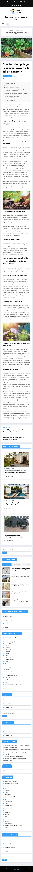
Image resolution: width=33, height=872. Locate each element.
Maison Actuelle (8, 616)
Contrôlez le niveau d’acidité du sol (13, 96)
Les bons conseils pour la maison (16, 18)
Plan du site (7, 700)
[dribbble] (16, 5)
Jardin (7, 669)
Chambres (7, 653)
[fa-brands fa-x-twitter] (14, 5)
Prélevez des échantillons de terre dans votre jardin (16, 99)
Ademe (6, 627)
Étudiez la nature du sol (11, 100)
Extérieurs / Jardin (7, 76)
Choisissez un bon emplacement (12, 90)
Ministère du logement (10, 624)
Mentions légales (8, 704)
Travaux (6, 689)
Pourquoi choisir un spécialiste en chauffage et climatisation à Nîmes (21, 601)
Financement (7, 677)
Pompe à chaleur (10, 659)
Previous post (6, 427)
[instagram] (18, 5)
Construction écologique (11, 675)
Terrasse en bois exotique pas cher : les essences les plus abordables (15, 471)
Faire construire (8, 673)
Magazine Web (8, 620)
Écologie (7, 645)
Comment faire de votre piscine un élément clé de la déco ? (13, 438)
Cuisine (6, 661)
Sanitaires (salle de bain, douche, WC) (13, 684)
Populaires (17, 564)
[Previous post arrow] (29, 430)
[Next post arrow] (29, 438)
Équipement (7, 647)
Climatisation (9, 658)
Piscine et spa (9, 671)
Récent (7, 564)
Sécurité (8, 651)
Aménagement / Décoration (11, 637)
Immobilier (7, 679)
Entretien (7, 665)
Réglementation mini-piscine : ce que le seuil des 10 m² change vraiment (14, 504)
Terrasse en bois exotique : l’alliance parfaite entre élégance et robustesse (14, 536)
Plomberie (8, 687)
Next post (5, 435)
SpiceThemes (16, 869)
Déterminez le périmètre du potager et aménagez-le (15, 89)
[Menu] (3, 24)
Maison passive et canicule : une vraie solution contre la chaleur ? (20, 577)
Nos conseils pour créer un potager (11, 87)
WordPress (18, 868)
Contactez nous (8, 707)
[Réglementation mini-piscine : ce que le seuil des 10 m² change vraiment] (16, 491)
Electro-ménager (9, 650)
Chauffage (7, 655)
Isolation (7, 681)
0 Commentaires (7, 79)
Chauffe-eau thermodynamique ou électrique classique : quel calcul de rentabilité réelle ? (21, 569)
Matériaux (7, 683)
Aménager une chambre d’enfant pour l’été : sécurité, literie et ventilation (20, 585)
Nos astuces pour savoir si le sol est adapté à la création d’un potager (15, 94)
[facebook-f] (12, 5)
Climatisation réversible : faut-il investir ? (20, 593)
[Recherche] (8, 24)
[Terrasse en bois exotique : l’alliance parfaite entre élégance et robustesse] (16, 524)
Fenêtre (7, 640)
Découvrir (7, 663)
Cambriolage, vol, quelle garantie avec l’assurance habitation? (14, 431)
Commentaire (26, 564)
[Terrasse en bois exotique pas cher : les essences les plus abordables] (16, 459)
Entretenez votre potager (11, 92)
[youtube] (20, 5)
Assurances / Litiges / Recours (11, 642)
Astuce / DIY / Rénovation (10, 644)
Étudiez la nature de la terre (12, 97)
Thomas (17, 76)
